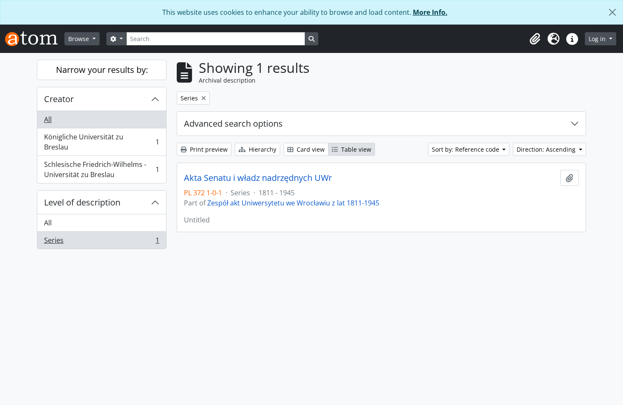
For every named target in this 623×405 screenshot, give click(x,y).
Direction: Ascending (547, 149)
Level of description (82, 202)
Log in (598, 39)
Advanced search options (233, 123)
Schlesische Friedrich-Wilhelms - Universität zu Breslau (101, 169)
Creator (59, 99)
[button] (535, 39)
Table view (355, 149)
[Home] (34, 39)
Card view (310, 149)
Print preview (208, 149)
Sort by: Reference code (466, 149)
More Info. (430, 12)
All (48, 119)
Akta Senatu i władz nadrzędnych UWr (258, 178)
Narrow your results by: (102, 69)
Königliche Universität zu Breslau (101, 142)
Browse (79, 39)
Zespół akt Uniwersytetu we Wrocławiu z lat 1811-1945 (293, 203)
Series (101, 242)
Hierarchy (261, 149)
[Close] (612, 12)
